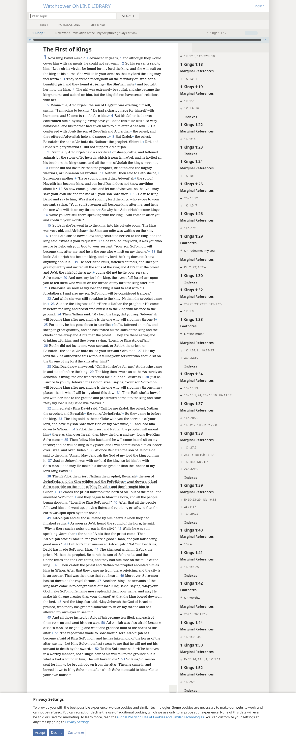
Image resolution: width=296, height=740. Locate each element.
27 (140, 351)
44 (97, 549)
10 (46, 168)
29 (92, 371)
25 (46, 324)
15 (49, 225)
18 (154, 251)
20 (65, 277)
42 (120, 528)
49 (49, 617)
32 (49, 408)
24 (59, 314)
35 (66, 439)
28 (49, 366)
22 (49, 298)
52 (97, 649)
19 (77, 262)
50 (103, 622)
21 (46, 288)
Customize (76, 732)
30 (147, 377)
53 (123, 659)
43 (66, 544)
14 (46, 215)
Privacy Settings (77, 722)
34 (73, 429)
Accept (40, 732)
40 (116, 502)
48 (60, 601)
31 (119, 392)
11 (102, 173)
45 (57, 565)
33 (61, 419)
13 (135, 194)
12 (61, 189)
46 (122, 575)
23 (53, 304)
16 (46, 236)
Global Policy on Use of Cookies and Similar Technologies (160, 717)
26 (46, 345)
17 (100, 241)
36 (92, 450)
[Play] (29, 39)
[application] (148, 40)
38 (49, 476)
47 (99, 581)
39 (60, 492)
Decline (56, 732)
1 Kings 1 (39, 33)
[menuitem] (264, 16)
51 (57, 633)
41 (49, 518)
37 (50, 460)
